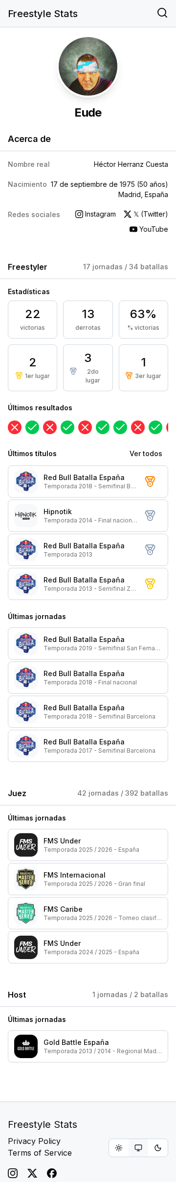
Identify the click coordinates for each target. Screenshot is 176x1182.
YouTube (153, 229)
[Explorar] (162, 13)
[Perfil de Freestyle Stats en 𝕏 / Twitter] (32, 1173)
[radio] (119, 1148)
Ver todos (146, 453)
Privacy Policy (34, 1141)
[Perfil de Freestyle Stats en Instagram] (13, 1173)
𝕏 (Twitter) (150, 214)
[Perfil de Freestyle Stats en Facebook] (52, 1173)
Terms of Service (40, 1153)
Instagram (100, 214)
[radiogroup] (138, 1148)
